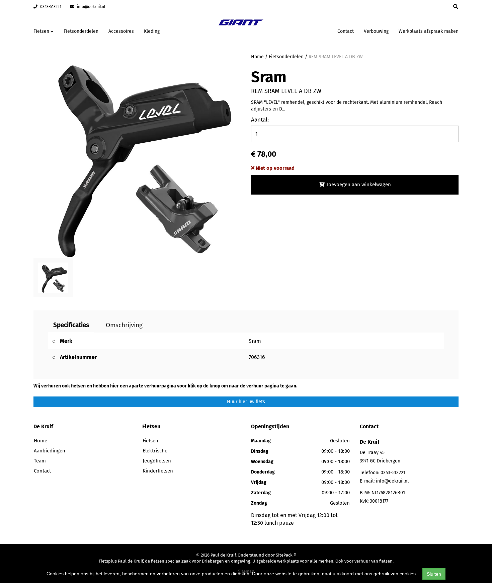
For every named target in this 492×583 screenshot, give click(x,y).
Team (40, 461)
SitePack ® (286, 555)
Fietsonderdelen (81, 31)
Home (257, 57)
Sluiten (434, 574)
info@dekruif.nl (90, 6)
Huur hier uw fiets (246, 402)
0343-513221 (50, 6)
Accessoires (121, 31)
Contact (345, 31)
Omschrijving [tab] (124, 325)
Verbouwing (376, 31)
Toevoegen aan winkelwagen (358, 184)
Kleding (152, 31)
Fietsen (150, 441)
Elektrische (155, 451)
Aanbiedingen (311, 30)
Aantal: (260, 119)
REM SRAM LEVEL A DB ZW (336, 57)
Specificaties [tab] (71, 325)
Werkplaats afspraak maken (429, 31)
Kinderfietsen (158, 471)
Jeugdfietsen (157, 461)
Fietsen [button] (42, 31)
